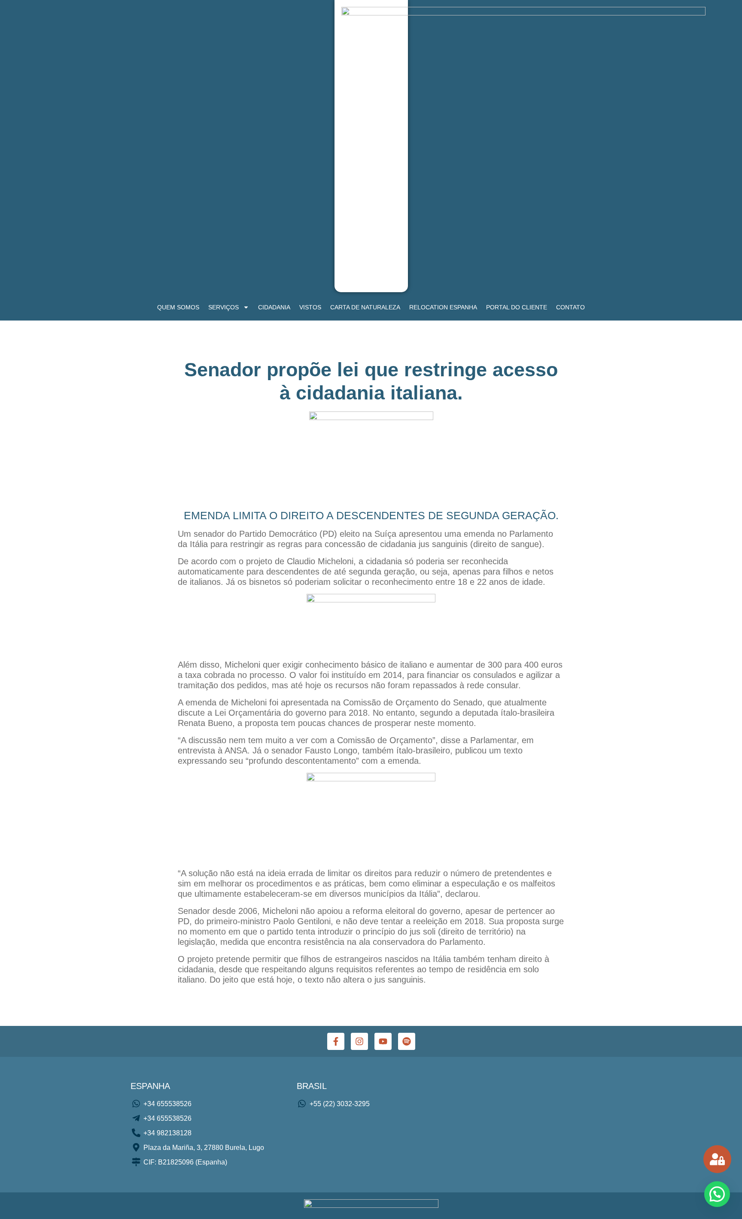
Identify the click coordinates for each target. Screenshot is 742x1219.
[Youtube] (383, 1041)
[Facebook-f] (335, 1041)
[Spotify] (406, 1041)
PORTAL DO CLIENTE (516, 307)
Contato (570, 307)
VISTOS (310, 307)
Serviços (223, 307)
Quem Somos (178, 307)
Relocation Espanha (443, 307)
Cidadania (274, 307)
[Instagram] (359, 1041)
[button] (717, 1194)
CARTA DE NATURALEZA (365, 307)
